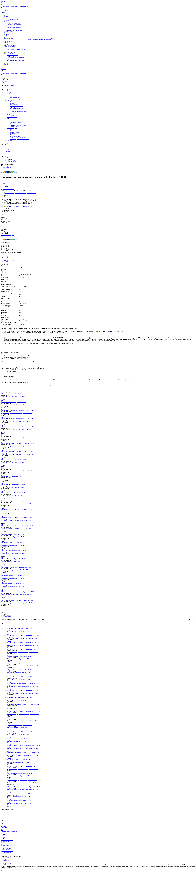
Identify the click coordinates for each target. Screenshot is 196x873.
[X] (8, 172)
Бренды (3, 829)
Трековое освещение (15, 122)
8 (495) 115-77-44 (5, 9)
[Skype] (14, 172)
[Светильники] (15, 20)
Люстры (12, 96)
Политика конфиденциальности (9, 831)
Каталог (9, 92)
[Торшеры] (15, 42)
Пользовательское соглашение (8, 833)
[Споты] (15, 34)
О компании (4, 827)
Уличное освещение (15, 130)
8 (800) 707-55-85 (5, 10)
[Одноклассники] (4, 172)
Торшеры (3, 853)
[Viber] (10, 172)
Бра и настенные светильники (8, 844)
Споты (2, 846)
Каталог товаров (5, 841)
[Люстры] (15, 15)
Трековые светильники (7, 851)
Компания (3, 826)
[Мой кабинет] (1, 75)
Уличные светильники (6, 855)
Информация (4, 834)
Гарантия (3, 838)
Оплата (2, 835)
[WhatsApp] (12, 172)
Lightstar (12, 210)
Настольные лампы (6, 852)
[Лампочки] (15, 63)
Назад (8, 90)
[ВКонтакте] (1, 172)
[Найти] (1, 4)
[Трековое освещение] (15, 45)
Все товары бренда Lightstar (8, 618)
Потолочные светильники (7, 849)
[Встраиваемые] (15, 31)
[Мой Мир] (6, 172)
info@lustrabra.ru (6, 167)
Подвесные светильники (7, 848)
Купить (2, 400)
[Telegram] (16, 172)
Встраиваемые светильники (8, 845)
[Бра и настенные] (15, 37)
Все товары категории (6, 616)
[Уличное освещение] (15, 52)
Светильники (13, 103)
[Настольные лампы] (15, 40)
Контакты (3, 830)
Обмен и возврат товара (7, 840)
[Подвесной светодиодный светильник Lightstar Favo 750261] (20, 193)
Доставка (3, 837)
